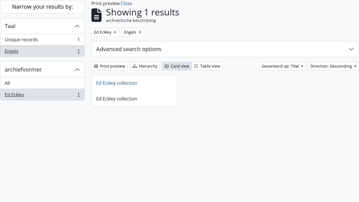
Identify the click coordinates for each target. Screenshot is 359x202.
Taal (10, 26)
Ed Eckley (42, 95)
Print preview (112, 66)
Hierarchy (147, 66)
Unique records (42, 40)
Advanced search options (129, 49)
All (7, 83)
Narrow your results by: (42, 6)
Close (126, 3)
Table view (209, 66)
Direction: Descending (331, 66)
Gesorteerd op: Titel (281, 66)
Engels (42, 52)
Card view (179, 66)
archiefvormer (23, 69)
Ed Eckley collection (116, 83)
